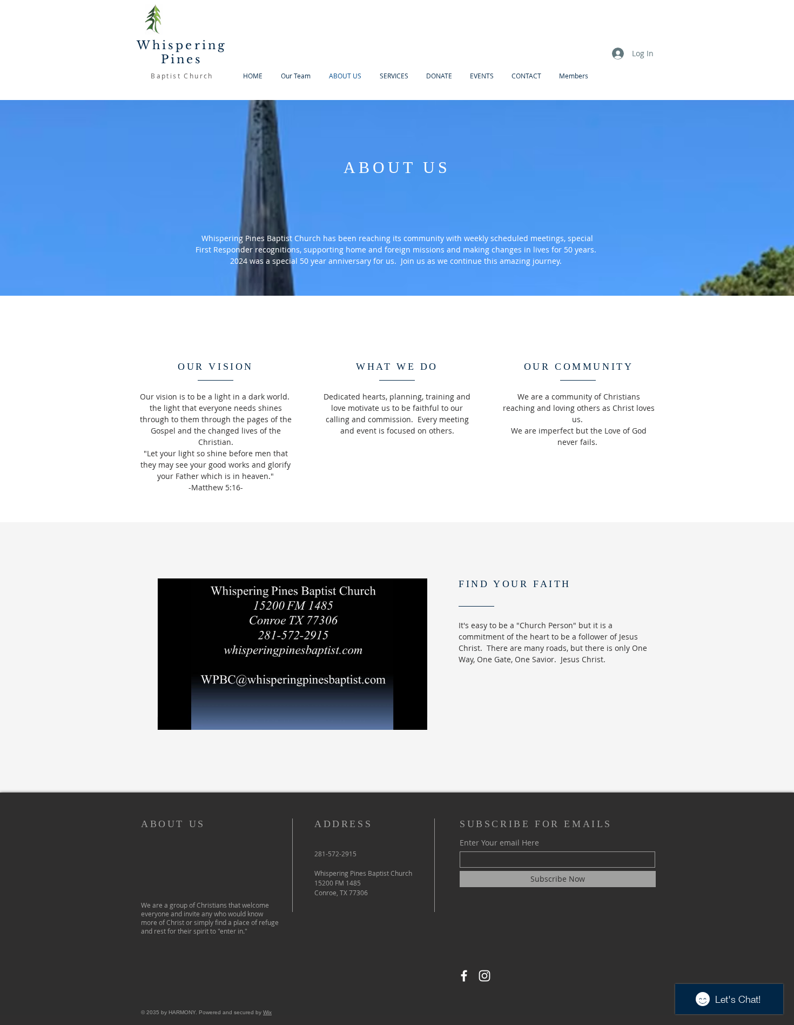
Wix (267, 1012)
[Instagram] (484, 975)
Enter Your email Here (499, 843)
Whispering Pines (182, 52)
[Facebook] (464, 975)
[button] (413, 718)
